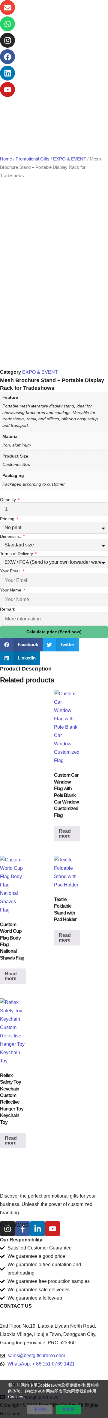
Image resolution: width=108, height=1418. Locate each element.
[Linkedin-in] (37, 1228)
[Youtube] (7, 89)
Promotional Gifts (33, 159)
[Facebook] (7, 56)
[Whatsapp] (7, 23)
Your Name (11, 590)
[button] (21, 644)
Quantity (8, 499)
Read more (65, 833)
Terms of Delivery (17, 553)
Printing (8, 518)
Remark (7, 609)
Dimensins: (11, 536)
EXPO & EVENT (69, 159)
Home (6, 159)
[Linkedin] (7, 73)
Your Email (11, 571)
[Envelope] (7, 7)
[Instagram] (7, 40)
